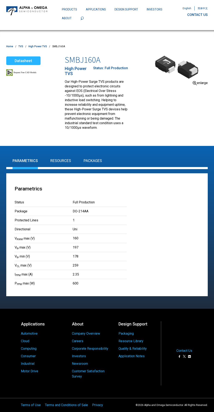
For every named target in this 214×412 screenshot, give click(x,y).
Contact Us (184, 351)
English (187, 8)
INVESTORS (154, 9)
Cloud (25, 341)
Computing (29, 349)
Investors (79, 356)
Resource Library (130, 341)
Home (9, 46)
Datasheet (23, 61)
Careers (77, 341)
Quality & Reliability (132, 349)
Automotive (29, 333)
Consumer (28, 356)
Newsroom (80, 364)
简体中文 (203, 8)
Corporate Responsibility (90, 349)
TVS (20, 46)
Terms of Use (31, 405)
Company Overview (86, 333)
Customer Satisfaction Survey (88, 374)
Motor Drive (29, 371)
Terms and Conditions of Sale (66, 405)
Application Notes (131, 356)
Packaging (126, 333)
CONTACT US (197, 15)
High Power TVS (37, 46)
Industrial (27, 364)
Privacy (97, 405)
